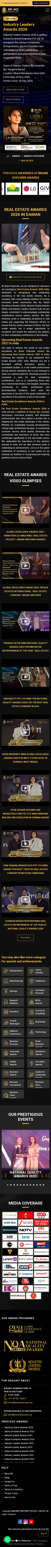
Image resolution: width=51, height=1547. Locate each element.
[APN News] (25, 1259)
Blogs (7, 1477)
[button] (7, 1185)
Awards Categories (34, 156)
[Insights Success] (9, 1288)
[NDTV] (25, 1230)
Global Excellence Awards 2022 (19, 1459)
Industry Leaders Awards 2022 (19, 1455)
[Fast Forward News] (41, 1288)
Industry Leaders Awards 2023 (19, 1443)
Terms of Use (10, 1485)
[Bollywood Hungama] (25, 1274)
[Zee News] (25, 1222)
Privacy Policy (11, 1493)
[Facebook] (20, 1521)
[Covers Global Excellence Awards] (9, 1230)
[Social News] (17, 1296)
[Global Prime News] (9, 1281)
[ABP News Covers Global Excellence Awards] (25, 1215)
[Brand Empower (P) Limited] (10, 10)
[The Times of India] (41, 1222)
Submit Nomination (41, 3)
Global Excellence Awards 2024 (19, 1439)
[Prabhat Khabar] (9, 1274)
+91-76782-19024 (17, 1398)
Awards (16, 156)
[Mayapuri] (41, 1274)
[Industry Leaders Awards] (25, 1366)
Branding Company (35, 1544)
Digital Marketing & (16, 1544)
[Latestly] (9, 1259)
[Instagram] (25, 1521)
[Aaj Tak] (25, 1281)
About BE (8, 1473)
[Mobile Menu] (48, 10)
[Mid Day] (9, 1222)
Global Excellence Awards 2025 (19, 1431)
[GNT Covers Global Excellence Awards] (41, 1215)
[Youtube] (31, 1521)
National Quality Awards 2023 (25, 1174)
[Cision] (41, 1281)
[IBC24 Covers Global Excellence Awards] (41, 1244)
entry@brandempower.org (20, 1402)
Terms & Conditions (13, 1489)
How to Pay (9, 1497)
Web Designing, (40, 1540)
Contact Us (9, 1481)
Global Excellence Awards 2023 (19, 1451)
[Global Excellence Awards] (25, 1329)
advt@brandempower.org (20, 1414)
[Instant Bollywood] (25, 1288)
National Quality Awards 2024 (18, 1435)
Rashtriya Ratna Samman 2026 (18, 1427)
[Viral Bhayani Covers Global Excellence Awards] (9, 1252)
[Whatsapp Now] (7, 1539)
